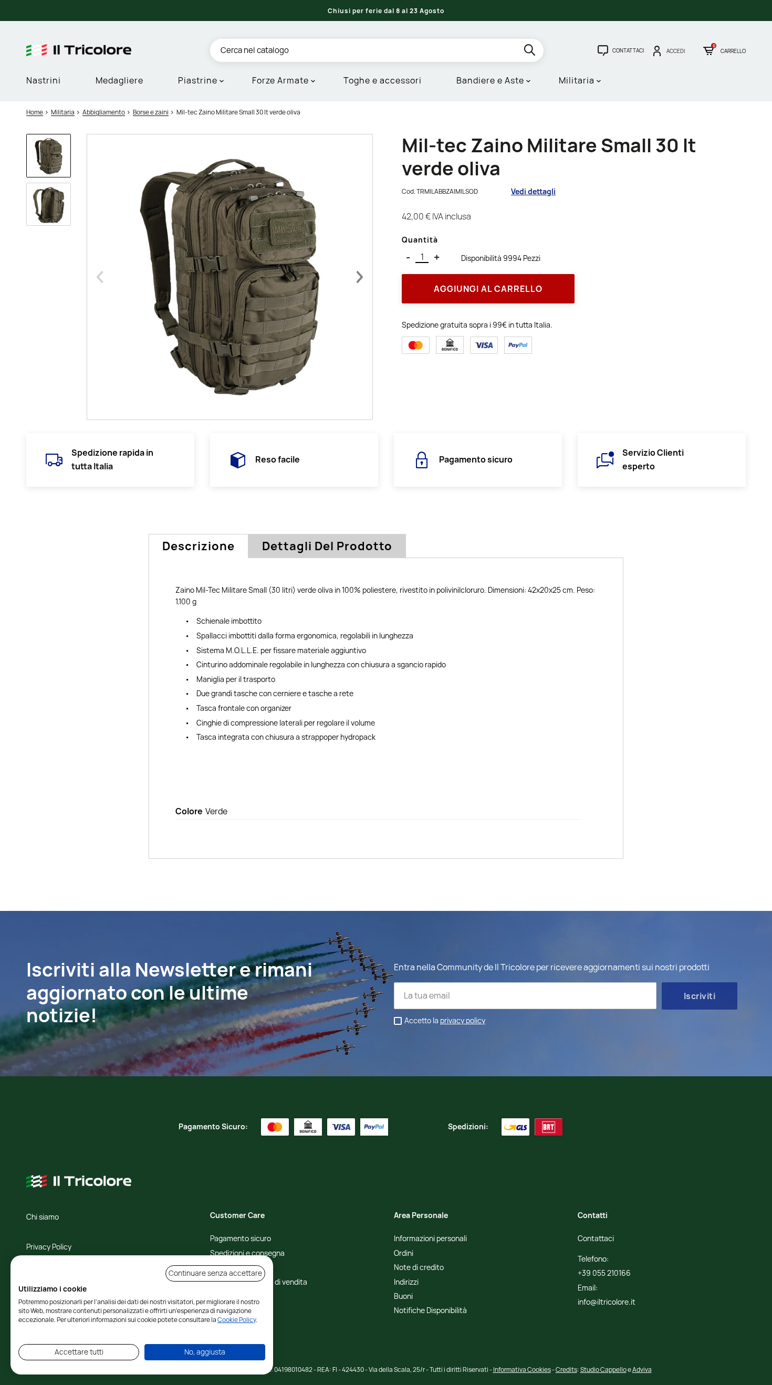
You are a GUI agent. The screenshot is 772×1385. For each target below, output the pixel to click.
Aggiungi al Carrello (488, 289)
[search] (530, 52)
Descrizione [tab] (198, 546)
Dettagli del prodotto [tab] (327, 546)
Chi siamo (42, 1217)
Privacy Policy (48, 1247)
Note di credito (419, 1267)
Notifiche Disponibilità (430, 1310)
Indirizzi (406, 1282)
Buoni (403, 1296)
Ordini (403, 1253)
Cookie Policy (236, 1319)
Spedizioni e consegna (247, 1253)
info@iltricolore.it (606, 1302)
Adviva (642, 1369)
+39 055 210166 (604, 1273)
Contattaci (596, 1238)
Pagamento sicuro (240, 1238)
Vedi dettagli (533, 191)
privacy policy (462, 1020)
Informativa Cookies (522, 1369)
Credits (566, 1369)
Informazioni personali (430, 1238)
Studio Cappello (603, 1369)
